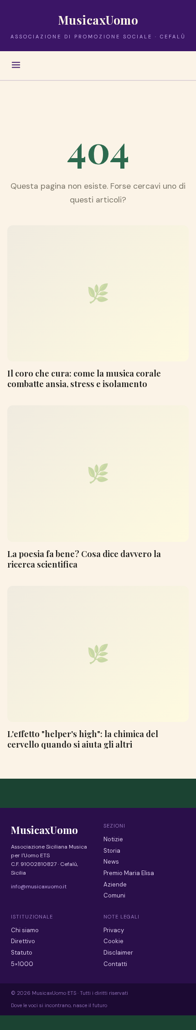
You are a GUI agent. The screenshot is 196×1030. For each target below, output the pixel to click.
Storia (111, 851)
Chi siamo (25, 930)
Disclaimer (118, 952)
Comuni (114, 895)
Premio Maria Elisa (128, 873)
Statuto (21, 952)
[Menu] (16, 65)
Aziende (115, 884)
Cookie (113, 941)
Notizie (113, 839)
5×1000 (22, 964)
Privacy (113, 930)
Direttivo (23, 941)
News (111, 861)
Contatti (115, 964)
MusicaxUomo (98, 20)
